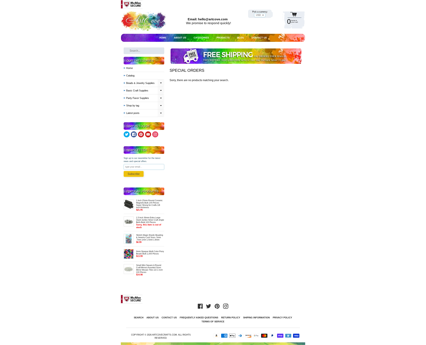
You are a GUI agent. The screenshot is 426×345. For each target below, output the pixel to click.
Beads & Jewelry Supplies (145, 83)
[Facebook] (134, 134)
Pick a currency (259, 11)
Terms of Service (213, 321)
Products (222, 37)
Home (162, 37)
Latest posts (145, 113)
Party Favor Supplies (145, 98)
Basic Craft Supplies (145, 91)
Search (138, 317)
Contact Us (259, 37)
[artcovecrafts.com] (144, 21)
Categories (201, 37)
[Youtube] (148, 134)
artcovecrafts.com (164, 335)
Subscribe (134, 173)
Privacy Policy (282, 317)
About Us (180, 37)
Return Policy (230, 317)
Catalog (130, 75)
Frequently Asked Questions (199, 317)
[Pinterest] (141, 134)
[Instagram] (155, 134)
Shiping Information (256, 317)
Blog (240, 37)
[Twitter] (127, 134)
